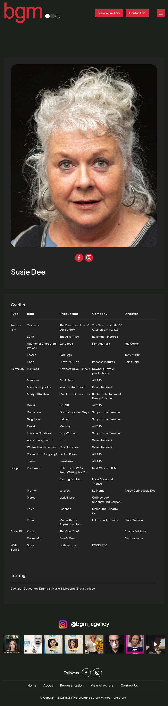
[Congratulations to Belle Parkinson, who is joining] (12, 644)
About (48, 685)
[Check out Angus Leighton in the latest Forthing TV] (155, 644)
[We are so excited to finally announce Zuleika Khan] (74, 644)
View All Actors (109, 13)
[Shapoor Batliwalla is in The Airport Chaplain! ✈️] (115, 644)
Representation (72, 685)
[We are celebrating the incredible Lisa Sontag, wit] (94, 644)
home (32, 685)
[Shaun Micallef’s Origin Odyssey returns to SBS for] (33, 644)
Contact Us (137, 13)
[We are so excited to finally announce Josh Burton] (53, 644)
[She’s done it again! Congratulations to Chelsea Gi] (135, 644)
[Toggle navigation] (161, 13)
